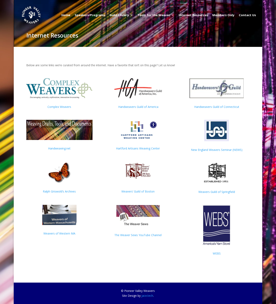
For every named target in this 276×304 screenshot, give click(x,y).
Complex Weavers (59, 107)
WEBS (217, 253)
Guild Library (119, 15)
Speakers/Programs (90, 15)
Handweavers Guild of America (137, 107)
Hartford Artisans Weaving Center (138, 148)
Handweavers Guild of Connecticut (216, 107)
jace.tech (147, 296)
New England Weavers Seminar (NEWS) (216, 150)
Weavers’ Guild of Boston (138, 191)
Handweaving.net (59, 148)
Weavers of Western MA (59, 233)
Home (65, 15)
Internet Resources (193, 15)
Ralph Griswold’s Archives (59, 191)
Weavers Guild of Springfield (216, 192)
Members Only (223, 15)
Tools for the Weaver (153, 15)
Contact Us (247, 15)
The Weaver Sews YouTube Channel (138, 235)
